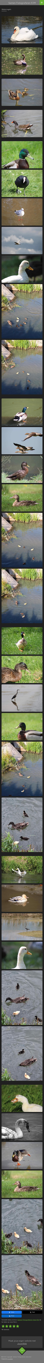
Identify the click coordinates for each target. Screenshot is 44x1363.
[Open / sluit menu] (41, 2)
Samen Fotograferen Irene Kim (28, 1320)
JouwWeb (22, 1343)
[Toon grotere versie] (22, 29)
